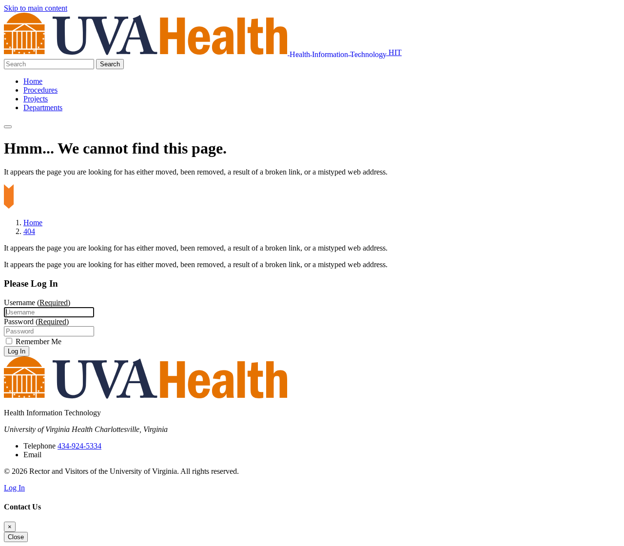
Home (32, 81)
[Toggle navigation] (8, 126)
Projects (35, 99)
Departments (42, 107)
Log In (16, 351)
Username (37, 302)
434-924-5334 (79, 446)
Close (16, 537)
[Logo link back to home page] (147, 52)
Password (36, 321)
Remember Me (37, 341)
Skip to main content (35, 8)
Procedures (40, 90)
